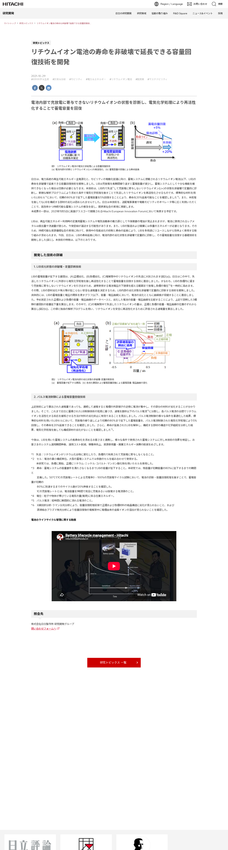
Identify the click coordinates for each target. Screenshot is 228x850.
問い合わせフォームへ (43, 628)
